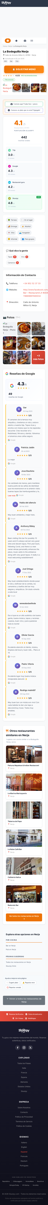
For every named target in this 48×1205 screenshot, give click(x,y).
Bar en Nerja (10, 946)
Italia (24, 1068)
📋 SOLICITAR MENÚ (24, 69)
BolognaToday (14, 1185)
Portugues (24, 1165)
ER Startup (25, 1185)
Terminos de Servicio (24, 1121)
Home (5, 46)
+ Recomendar (9, 79)
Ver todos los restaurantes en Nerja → (24, 917)
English (24, 1147)
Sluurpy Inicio (11, 966)
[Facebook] (17, 1047)
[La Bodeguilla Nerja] (7, 88)
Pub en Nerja (11, 949)
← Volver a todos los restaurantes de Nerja (24, 1000)
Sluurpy (24, 1091)
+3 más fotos (38, 357)
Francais (24, 1156)
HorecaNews (30, 1181)
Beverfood (40, 1181)
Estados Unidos (24, 1086)
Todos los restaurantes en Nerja (18, 962)
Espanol (24, 1152)
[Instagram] (24, 1047)
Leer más (12, 495)
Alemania (24, 1082)
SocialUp (36, 1185)
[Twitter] (30, 1047)
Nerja (10, 46)
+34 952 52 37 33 (31, 283)
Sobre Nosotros (24, 1107)
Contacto (24, 1112)
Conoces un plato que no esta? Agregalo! (25, 110)
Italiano (24, 1142)
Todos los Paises (24, 1063)
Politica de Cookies (24, 1126)
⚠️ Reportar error (29, 983)
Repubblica (6, 1181)
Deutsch (24, 1161)
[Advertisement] (24, 22)
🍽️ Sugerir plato (12, 983)
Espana (24, 1077)
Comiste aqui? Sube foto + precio (25, 104)
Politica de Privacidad (24, 1117)
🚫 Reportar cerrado (14, 987)
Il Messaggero (17, 1181)
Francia (24, 1072)
